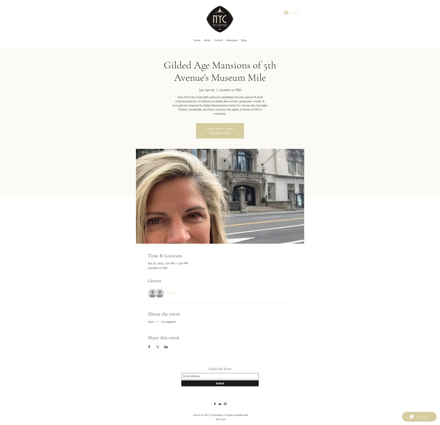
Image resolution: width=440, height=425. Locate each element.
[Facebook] (215, 404)
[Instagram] (225, 404)
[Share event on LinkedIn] (166, 346)
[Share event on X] (157, 346)
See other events (220, 132)
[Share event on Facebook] (149, 346)
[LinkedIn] (220, 404)
